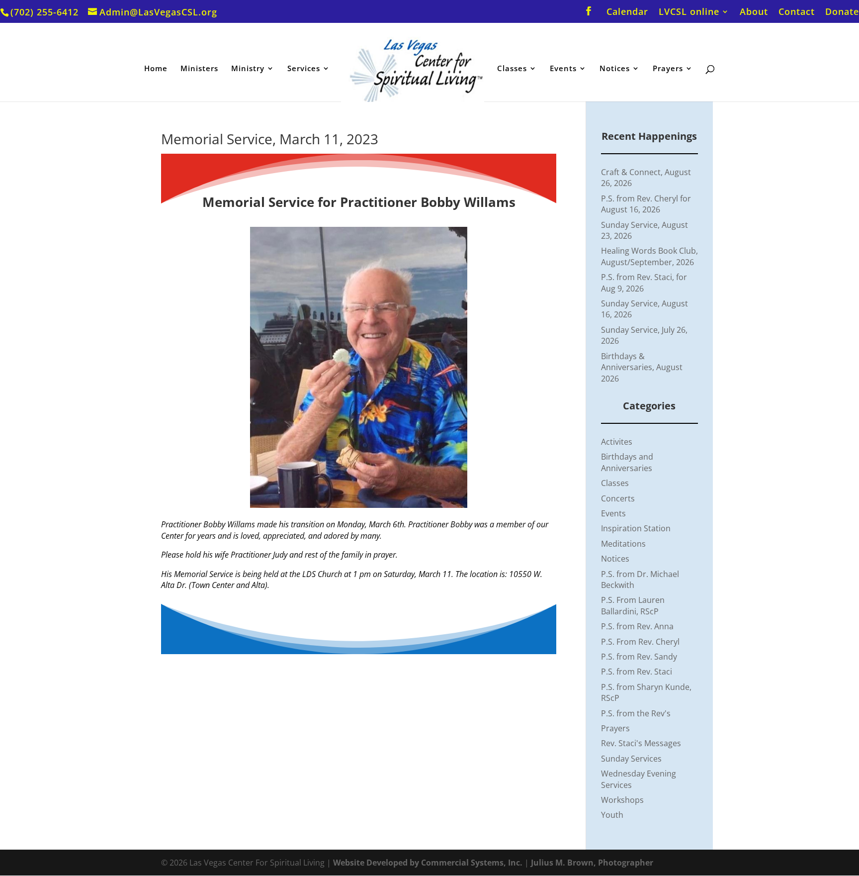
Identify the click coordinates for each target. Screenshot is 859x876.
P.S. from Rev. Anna (637, 626)
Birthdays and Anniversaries (627, 462)
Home (156, 69)
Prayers (668, 69)
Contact (796, 12)
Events (563, 69)
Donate (842, 12)
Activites (616, 441)
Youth (612, 814)
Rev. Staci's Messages (641, 743)
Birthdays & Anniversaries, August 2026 (642, 367)
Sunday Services (631, 758)
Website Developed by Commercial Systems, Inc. (427, 862)
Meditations (623, 543)
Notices (615, 69)
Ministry (247, 69)
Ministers (199, 69)
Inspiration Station (636, 528)
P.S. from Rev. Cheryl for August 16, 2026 (646, 204)
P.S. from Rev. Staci (636, 671)
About (754, 12)
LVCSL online (689, 12)
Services (303, 69)
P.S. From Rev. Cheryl (640, 641)
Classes (512, 69)
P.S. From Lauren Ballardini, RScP (633, 605)
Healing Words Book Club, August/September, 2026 (649, 256)
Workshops (622, 799)
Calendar (627, 12)
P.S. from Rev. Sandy (639, 656)
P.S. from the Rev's (636, 713)
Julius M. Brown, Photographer (592, 862)
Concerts (618, 498)
